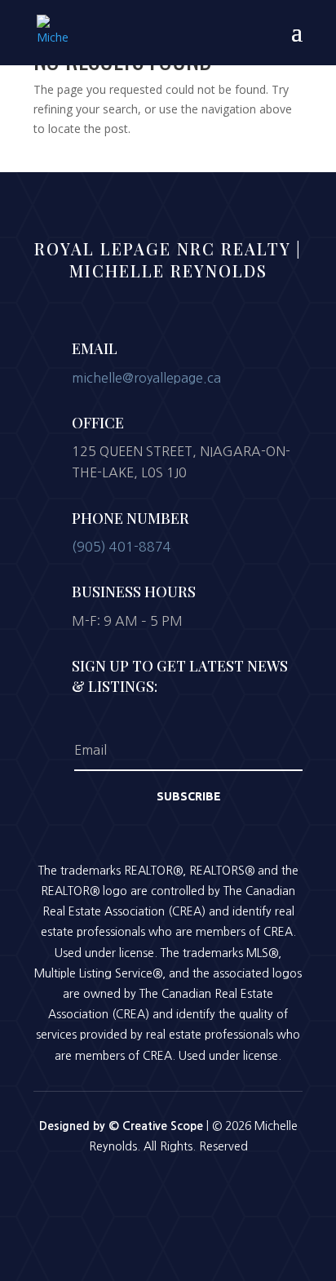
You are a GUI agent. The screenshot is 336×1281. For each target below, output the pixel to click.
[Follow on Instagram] (168, 1191)
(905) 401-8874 (121, 546)
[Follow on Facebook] (126, 1191)
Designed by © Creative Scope (122, 1126)
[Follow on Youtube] (210, 1191)
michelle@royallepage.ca (146, 377)
